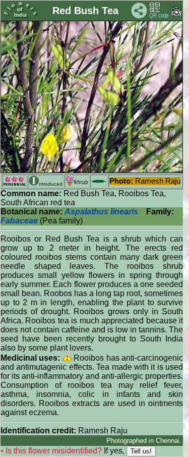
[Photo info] (176, 13)
